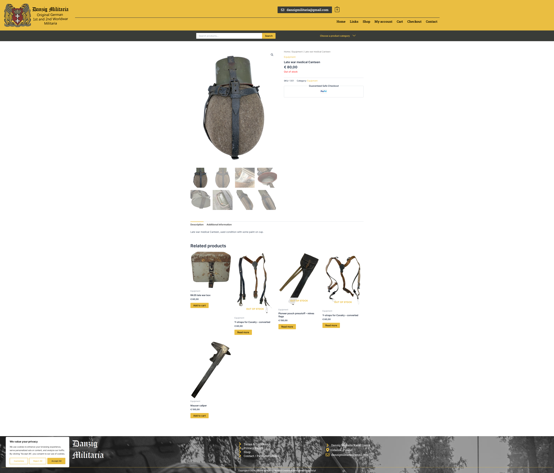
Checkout (414, 21)
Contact (431, 21)
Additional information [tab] (219, 224)
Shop (366, 21)
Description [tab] (197, 224)
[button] (272, 54)
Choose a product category (335, 35)
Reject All (37, 461)
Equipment (297, 51)
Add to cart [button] (199, 305)
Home (341, 21)
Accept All (56, 461)
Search (269, 35)
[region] (37, 452)
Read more (243, 332)
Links (354, 21)
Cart (400, 21)
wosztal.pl (311, 470)
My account (383, 21)
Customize (19, 461)
